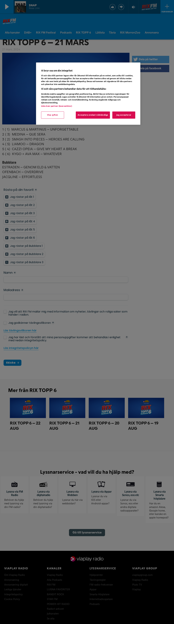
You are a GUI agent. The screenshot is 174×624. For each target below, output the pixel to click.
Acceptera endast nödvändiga (93, 115)
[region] (88, 93)
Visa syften (52, 115)
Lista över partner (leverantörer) (56, 106)
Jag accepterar (123, 115)
